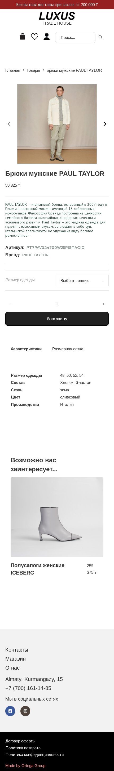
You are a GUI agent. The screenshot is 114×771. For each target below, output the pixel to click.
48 (62, 375)
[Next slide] (105, 124)
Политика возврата (23, 748)
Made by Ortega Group (25, 765)
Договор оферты (21, 741)
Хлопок (66, 382)
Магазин (15, 659)
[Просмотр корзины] (23, 36)
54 (81, 375)
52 (75, 375)
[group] (57, 526)
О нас (12, 668)
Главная (12, 70)
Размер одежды (20, 279)
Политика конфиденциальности (35, 754)
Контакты (16, 650)
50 (69, 375)
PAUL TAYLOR (35, 255)
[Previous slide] (9, 124)
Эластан (83, 382)
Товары (33, 70)
